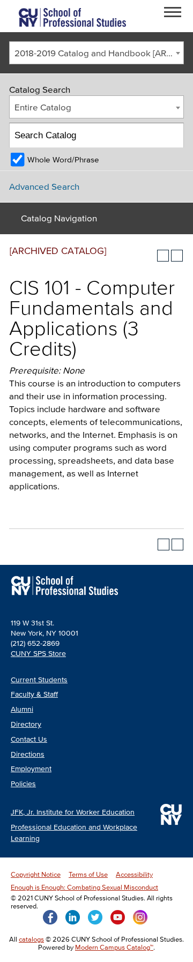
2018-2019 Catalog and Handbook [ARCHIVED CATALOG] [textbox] (98, 53)
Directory (26, 724)
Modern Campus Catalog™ (114, 947)
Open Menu (176, 14)
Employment (31, 769)
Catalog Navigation (59, 218)
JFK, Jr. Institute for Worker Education (73, 812)
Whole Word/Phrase (63, 159)
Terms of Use (88, 874)
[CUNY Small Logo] (171, 814)
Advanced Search (44, 186)
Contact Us (29, 739)
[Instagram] (140, 916)
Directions (27, 754)
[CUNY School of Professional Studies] (64, 596)
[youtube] (117, 916)
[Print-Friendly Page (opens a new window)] (163, 256)
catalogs (31, 939)
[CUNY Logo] (72, 16)
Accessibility (134, 874)
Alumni (22, 709)
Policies (23, 784)
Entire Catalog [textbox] (42, 107)
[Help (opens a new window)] (177, 256)
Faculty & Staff (34, 694)
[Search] (172, 135)
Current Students (39, 680)
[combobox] (96, 52)
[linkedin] (72, 916)
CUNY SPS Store (38, 654)
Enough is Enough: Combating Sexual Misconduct (84, 887)
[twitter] (95, 916)
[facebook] (50, 916)
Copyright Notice (36, 874)
